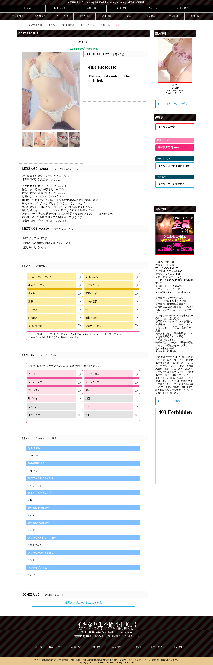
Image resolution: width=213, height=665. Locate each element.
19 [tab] (180, 93)
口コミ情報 (84, 16)
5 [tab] (180, 85)
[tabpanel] (174, 66)
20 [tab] (185, 93)
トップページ (30, 8)
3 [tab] (170, 85)
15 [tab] (160, 93)
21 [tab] (190, 93)
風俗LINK (195, 16)
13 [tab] (185, 89)
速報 (128, 16)
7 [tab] (190, 85)
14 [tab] (190, 89)
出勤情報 (122, 8)
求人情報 (173, 16)
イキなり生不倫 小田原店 (61, 24)
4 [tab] (175, 85)
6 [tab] (185, 85)
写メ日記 (40, 16)
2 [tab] (165, 85)
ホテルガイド (157, 647)
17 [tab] (170, 93)
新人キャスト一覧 (176, 103)
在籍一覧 (91, 8)
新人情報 (151, 16)
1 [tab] (160, 85)
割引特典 (106, 16)
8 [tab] (160, 89)
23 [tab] (177, 97)
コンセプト (18, 16)
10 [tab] (170, 89)
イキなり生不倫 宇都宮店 (171, 184)
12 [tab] (180, 89)
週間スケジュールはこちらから (83, 602)
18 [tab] (175, 93)
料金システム (61, 8)
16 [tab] (165, 93)
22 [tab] (172, 97)
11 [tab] (175, 89)
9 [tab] (165, 89)
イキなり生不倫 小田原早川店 (173, 165)
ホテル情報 (183, 8)
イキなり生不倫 (34, 24)
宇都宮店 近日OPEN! (169, 147)
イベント (152, 8)
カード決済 (62, 16)
